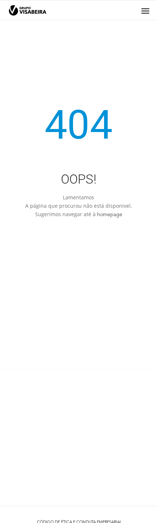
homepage (109, 214)
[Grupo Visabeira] (27, 10)
